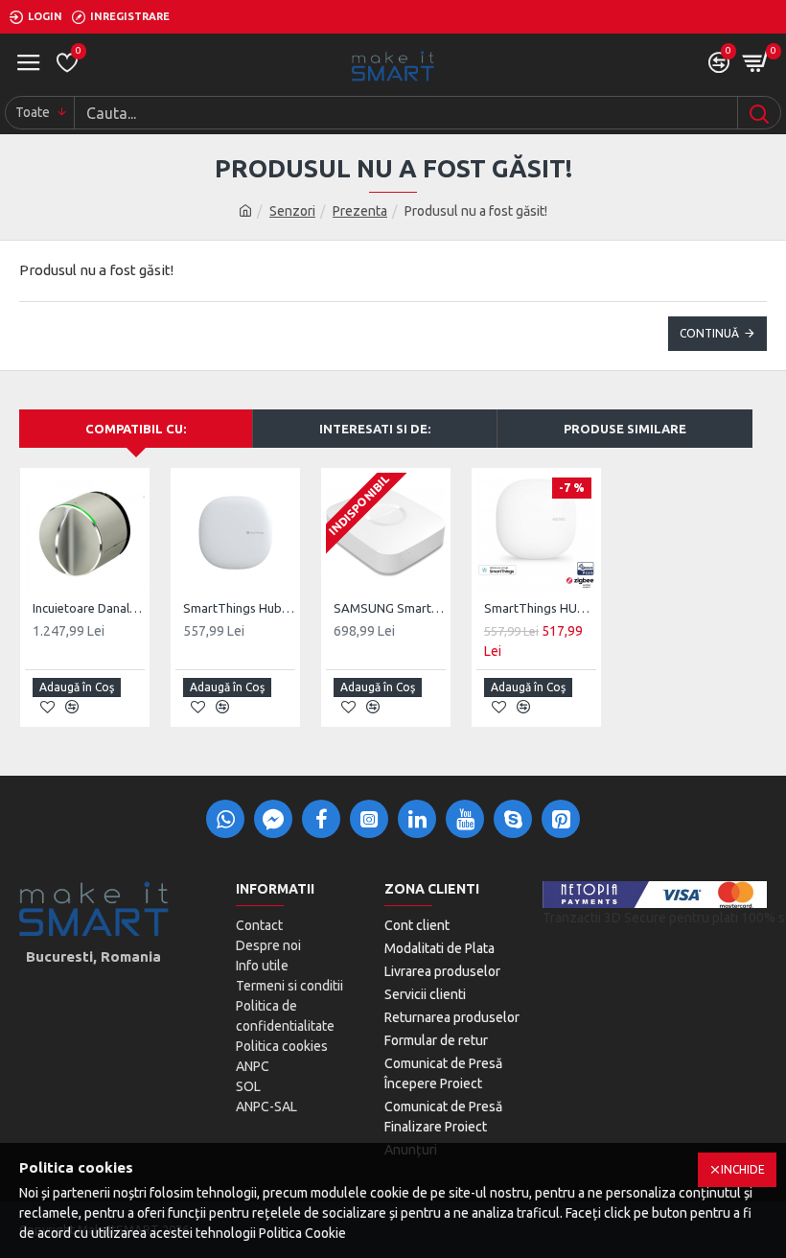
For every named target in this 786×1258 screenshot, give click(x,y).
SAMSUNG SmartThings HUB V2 (390, 608)
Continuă (709, 333)
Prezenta (360, 211)
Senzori (292, 211)
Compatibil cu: (135, 428)
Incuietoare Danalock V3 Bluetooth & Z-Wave (89, 608)
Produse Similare (625, 428)
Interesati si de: (374, 428)
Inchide (743, 1169)
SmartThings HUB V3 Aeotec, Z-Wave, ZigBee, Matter (540, 608)
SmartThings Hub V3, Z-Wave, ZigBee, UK (239, 608)
